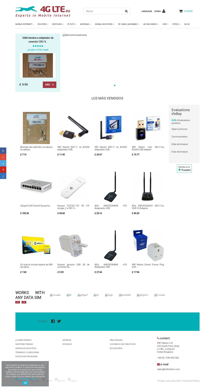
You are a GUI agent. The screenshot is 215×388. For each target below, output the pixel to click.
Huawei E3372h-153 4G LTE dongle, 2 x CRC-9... (73, 206)
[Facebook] (3, 150)
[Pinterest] (3, 169)
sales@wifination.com (168, 369)
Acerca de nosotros (25, 348)
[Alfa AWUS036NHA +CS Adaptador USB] (111, 187)
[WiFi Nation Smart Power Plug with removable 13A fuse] (148, 245)
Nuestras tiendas (24, 344)
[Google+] (3, 157)
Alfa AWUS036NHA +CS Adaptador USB (111, 206)
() (188, 11)
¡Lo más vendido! (23, 340)
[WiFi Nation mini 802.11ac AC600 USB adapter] (148, 128)
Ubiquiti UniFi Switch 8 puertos (35, 205)
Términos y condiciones (27, 352)
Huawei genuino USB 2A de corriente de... (73, 265)
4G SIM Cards (150, 24)
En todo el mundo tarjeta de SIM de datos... (36, 265)
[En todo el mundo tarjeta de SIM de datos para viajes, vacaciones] (36, 245)
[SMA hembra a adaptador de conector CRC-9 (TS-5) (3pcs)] (37, 65)
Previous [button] (17, 302)
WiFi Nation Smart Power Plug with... (148, 265)
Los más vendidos (107, 98)
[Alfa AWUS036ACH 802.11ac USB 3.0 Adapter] (148, 187)
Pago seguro (116, 340)
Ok (25, 383)
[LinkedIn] (3, 176)
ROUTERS (42, 24)
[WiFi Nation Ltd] (44, 11)
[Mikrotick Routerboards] (131, 35)
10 (147, 85)
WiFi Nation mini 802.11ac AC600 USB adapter (148, 148)
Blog (187, 24)
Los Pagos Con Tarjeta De (123, 344)
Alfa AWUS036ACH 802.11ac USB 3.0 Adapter (148, 206)
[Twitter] (3, 163)
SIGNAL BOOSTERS (104, 24)
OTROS (175, 24)
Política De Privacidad (26, 356)
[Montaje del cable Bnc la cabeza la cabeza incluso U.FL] (36, 128)
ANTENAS (84, 24)
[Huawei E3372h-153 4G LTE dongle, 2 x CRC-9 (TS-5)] (73, 187)
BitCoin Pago (116, 348)
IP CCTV (71, 24)
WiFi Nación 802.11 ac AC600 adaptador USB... (73, 148)
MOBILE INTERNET (23, 24)
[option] (55, 295)
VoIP (164, 24)
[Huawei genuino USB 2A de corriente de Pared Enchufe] (73, 245)
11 (151, 85)
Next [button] (24, 302)
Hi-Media (196, 381)
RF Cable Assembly (128, 24)
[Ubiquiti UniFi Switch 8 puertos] (36, 187)
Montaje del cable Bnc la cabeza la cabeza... (36, 148)
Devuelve (67, 344)
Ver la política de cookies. (25, 379)
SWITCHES (57, 24)
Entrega (67, 340)
